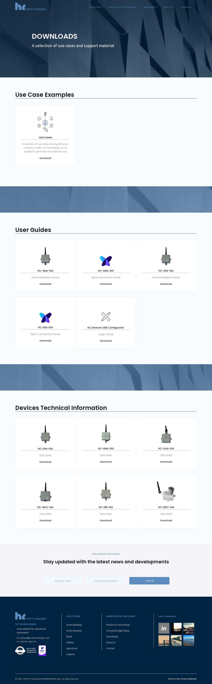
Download (45, 158)
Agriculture (71, 648)
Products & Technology (118, 624)
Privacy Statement (189, 679)
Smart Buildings (74, 624)
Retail (69, 636)
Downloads (112, 636)
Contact (110, 648)
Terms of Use (173, 679)
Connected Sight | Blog (117, 630)
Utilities (70, 642)
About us (111, 642)
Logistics (70, 654)
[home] (31, 6)
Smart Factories (74, 630)
